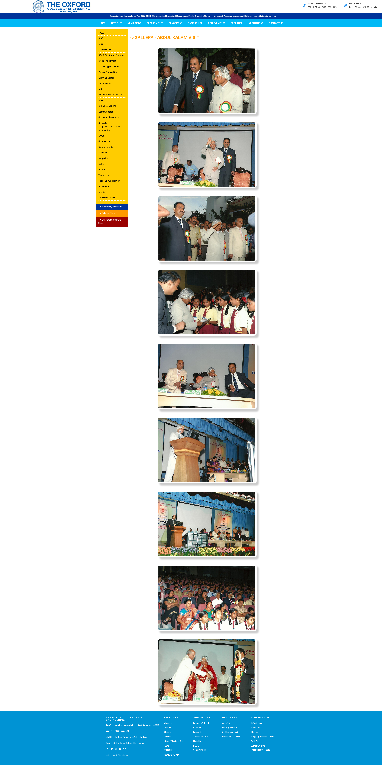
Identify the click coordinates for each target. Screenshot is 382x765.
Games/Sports (105, 112)
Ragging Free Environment (262, 736)
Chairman (168, 732)
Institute (116, 23)
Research (197, 728)
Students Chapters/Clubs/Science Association (110, 126)
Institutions (256, 23)
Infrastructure (257, 723)
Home (102, 23)
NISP (100, 100)
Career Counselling (107, 72)
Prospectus (198, 732)
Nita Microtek (123, 755)
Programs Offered (201, 723)
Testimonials (104, 175)
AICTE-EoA (103, 186)
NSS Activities (105, 83)
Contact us (276, 23)
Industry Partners (229, 728)
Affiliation (168, 750)
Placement (175, 23)
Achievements (216, 23)
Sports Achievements (108, 117)
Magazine (103, 158)
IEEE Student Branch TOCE (111, 95)
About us (168, 723)
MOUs (101, 136)
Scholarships (105, 141)
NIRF (100, 89)
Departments (155, 23)
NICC (100, 44)
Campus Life (195, 23)
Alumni (101, 169)
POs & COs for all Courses (111, 55)
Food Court (256, 728)
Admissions (134, 23)
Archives (102, 192)
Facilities (237, 23)
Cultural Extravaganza (260, 750)
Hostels (254, 732)
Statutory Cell (104, 49)
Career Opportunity (172, 754)
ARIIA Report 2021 (107, 106)
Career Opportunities (108, 66)
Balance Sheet (108, 213)
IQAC (100, 38)
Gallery (101, 164)
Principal (167, 736)
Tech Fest (255, 741)
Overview (226, 723)
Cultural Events (105, 147)
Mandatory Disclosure (111, 206)
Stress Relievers (258, 745)
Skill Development (107, 61)
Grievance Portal (106, 198)
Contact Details (199, 750)
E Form (196, 745)
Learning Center (106, 78)
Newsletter (103, 152)
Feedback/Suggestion (109, 181)
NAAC (101, 33)
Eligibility (197, 741)
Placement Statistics (231, 736)
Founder (167, 728)
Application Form (200, 736)
